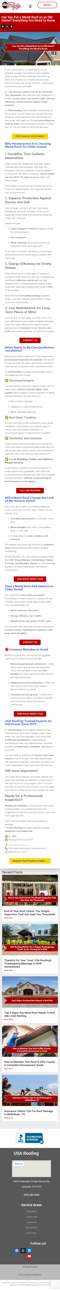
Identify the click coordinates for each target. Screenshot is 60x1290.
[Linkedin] (11, 26)
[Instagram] (7, 26)
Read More (8, 918)
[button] (30, 6)
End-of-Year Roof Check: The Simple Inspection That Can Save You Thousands (29, 913)
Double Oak (31, 1217)
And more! (32, 1233)
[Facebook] (17, 1250)
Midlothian (31, 1211)
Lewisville (32, 1222)
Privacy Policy (30, 1267)
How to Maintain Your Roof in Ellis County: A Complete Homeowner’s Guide (30, 1063)
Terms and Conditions (30, 1274)
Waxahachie (31, 1227)
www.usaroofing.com (18, 845)
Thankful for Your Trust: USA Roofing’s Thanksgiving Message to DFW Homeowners (27, 963)
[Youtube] (29, 1256)
